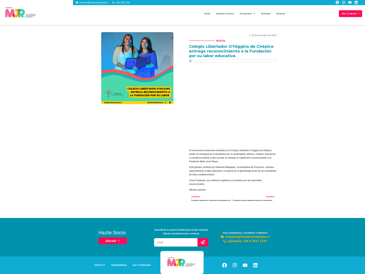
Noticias (265, 13)
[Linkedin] (356, 2)
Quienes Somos (225, 13)
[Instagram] (343, 2)
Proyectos (246, 13)
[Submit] (202, 242)
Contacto (99, 265)
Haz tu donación (141, 265)
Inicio (207, 13)
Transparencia (119, 265)
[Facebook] (337, 2)
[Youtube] (350, 2)
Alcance (280, 13)
